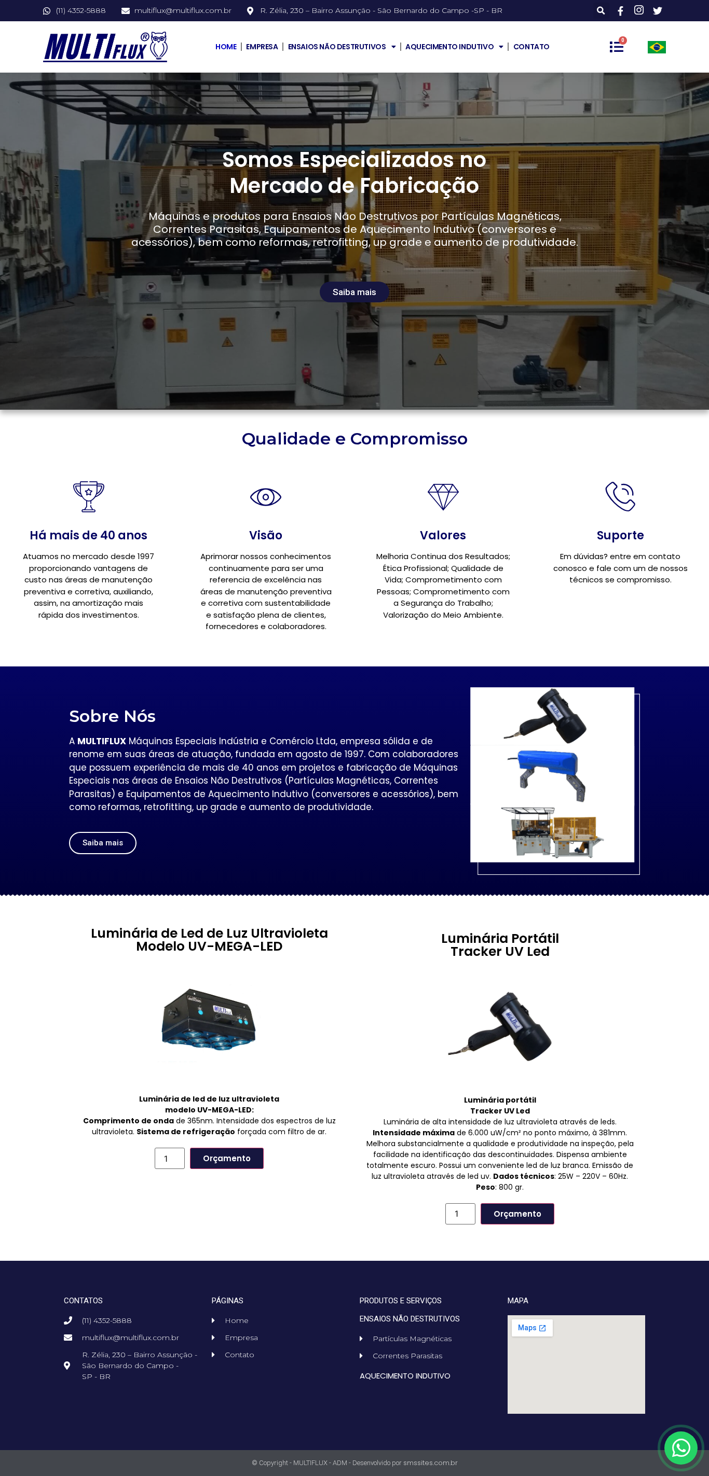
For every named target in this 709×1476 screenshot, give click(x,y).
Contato (531, 46)
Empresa (262, 46)
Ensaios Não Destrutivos (337, 46)
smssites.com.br (430, 1463)
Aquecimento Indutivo (449, 46)
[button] (601, 11)
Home (225, 46)
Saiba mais (354, 292)
